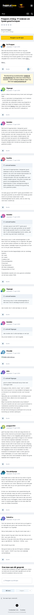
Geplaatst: (13, 47)
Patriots (12, 106)
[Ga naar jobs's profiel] (3, 372)
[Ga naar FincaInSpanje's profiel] (3, 473)
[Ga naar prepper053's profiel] (3, 427)
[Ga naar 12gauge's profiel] (3, 89)
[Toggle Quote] (4, 165)
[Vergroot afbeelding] (8, 357)
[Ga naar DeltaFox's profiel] (3, 518)
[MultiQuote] (3, 69)
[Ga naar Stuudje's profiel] (3, 352)
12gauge (9, 88)
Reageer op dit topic (17, 38)
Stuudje (9, 351)
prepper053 (10, 426)
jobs (8, 371)
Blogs (11, 31)
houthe (9, 158)
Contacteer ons (13, 610)
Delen (9, 590)
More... (3, 62)
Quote (8, 69)
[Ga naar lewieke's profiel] (3, 123)
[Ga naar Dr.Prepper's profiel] (3, 46)
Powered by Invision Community (17, 612)
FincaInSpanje (11, 471)
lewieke (9, 122)
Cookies (22, 610)
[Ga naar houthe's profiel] (3, 159)
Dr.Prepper (7, 30)
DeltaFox (9, 517)
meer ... (28, 58)
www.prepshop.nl (20, 81)
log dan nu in (22, 571)
